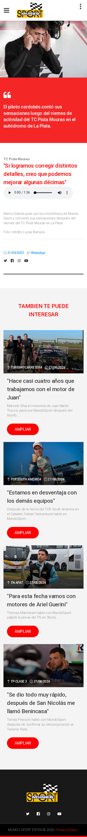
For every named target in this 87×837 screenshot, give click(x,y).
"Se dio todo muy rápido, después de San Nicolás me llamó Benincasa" (41, 703)
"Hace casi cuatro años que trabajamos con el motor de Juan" (40, 389)
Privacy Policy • (67, 830)
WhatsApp (38, 253)
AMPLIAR (23, 429)
